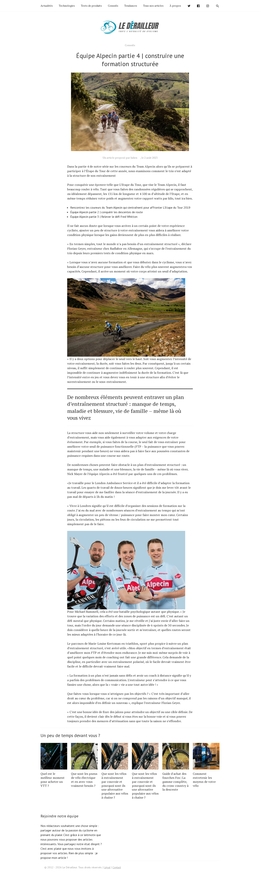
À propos (175, 5)
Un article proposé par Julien (120, 157)
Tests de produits (91, 5)
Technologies (67, 5)
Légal (107, 867)
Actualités (47, 5)
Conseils (113, 5)
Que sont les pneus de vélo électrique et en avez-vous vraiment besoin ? (84, 780)
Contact (116, 867)
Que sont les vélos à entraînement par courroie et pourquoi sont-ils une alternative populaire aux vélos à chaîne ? (114, 786)
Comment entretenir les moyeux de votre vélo (204, 780)
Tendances (130, 5)
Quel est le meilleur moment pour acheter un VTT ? (53, 780)
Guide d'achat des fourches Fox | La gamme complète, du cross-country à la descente (175, 782)
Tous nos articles (153, 5)
